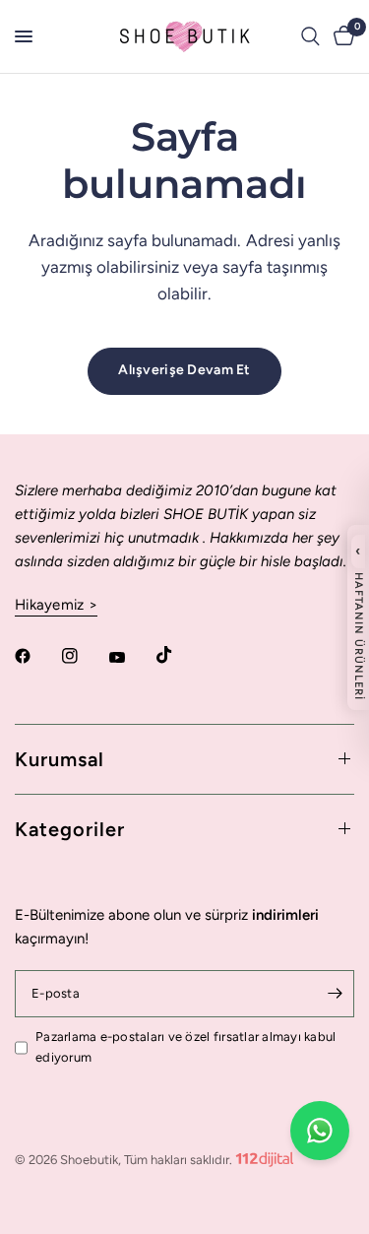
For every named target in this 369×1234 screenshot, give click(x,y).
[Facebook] (36, 656)
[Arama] (310, 36)
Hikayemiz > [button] (56, 605)
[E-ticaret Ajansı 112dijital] (264, 1155)
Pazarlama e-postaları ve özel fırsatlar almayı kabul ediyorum (186, 1047)
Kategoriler (70, 829)
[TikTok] (178, 655)
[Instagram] (83, 656)
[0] (340, 36)
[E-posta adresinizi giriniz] (334, 993)
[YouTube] (131, 658)
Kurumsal (59, 759)
